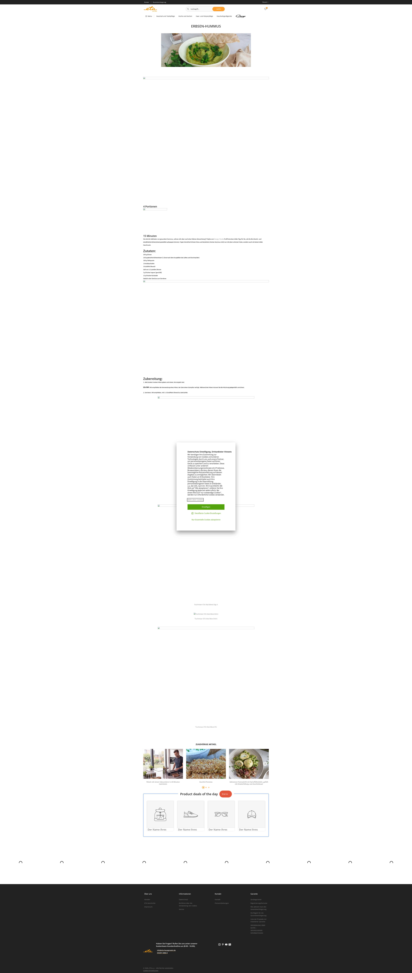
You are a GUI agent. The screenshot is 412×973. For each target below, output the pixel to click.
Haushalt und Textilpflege (165, 16)
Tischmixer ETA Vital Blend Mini (206, 619)
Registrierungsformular (259, 903)
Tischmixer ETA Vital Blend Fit (206, 727)
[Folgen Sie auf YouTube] (226, 944)
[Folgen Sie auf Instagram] (219, 944)
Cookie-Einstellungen (150, 971)
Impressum (148, 907)
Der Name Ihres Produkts (157, 831)
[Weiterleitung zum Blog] (230, 944)
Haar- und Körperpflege (204, 16)
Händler (147, 899)
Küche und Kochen (185, 16)
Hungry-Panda (219, 239)
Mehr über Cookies (195, 500)
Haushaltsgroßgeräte (224, 16)
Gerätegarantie (256, 899)
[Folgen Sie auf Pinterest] (223, 944)
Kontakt (217, 899)
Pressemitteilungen (222, 903)
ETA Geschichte (149, 903)
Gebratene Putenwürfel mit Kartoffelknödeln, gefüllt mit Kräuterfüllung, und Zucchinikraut (249, 783)
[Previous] (147, 764)
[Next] (265, 764)
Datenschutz (183, 899)
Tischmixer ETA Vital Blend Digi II (206, 605)
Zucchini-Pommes (205, 782)
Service (181, 909)
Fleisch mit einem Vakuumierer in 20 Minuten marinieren (163, 783)
